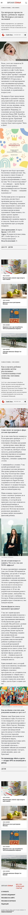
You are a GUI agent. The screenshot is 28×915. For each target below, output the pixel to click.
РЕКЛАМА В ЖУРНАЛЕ (8, 901)
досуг (4, 247)
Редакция (5, 904)
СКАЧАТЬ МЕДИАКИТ (8, 895)
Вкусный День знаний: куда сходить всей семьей (14, 278)
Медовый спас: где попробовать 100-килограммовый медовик (13, 327)
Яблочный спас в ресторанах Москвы (11, 303)
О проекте (5, 891)
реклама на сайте (8, 898)
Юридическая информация (6, 912)
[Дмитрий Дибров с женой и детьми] (14, 696)
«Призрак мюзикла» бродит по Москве (12, 352)
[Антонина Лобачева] (14, 537)
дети (10, 247)
